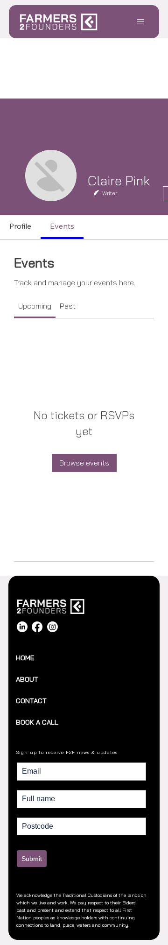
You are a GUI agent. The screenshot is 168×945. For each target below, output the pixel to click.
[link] (34, 305)
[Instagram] (52, 626)
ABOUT (27, 679)
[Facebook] (37, 626)
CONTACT (31, 701)
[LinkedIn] (22, 626)
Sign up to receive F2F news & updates (67, 752)
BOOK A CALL (37, 722)
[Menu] (140, 21)
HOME (25, 658)
